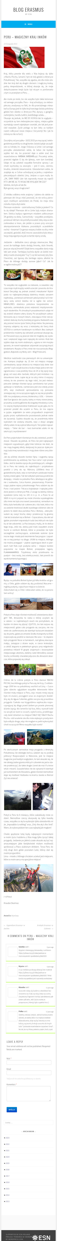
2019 (7, 1163)
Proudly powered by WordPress (21, 1237)
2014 (7, 1195)
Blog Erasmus (28, 9)
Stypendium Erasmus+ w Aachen (14, 927)
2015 (7, 1188)
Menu (30, 24)
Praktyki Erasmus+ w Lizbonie (45, 927)
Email (9, 1069)
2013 (7, 1201)
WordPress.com (15, 1239)
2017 (7, 1176)
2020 (7, 1157)
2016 (7, 1182)
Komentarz (12, 1084)
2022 (7, 1144)
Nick (9, 1058)
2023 (7, 1138)
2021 (7, 1150)
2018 (7, 1169)
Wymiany (15, 916)
